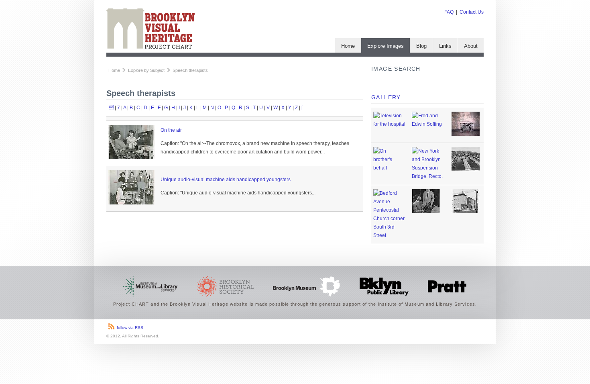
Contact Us (472, 12)
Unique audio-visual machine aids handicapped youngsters (226, 179)
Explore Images (385, 46)
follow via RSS (130, 327)
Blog (421, 46)
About (471, 46)
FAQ (449, 12)
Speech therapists (190, 70)
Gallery (386, 97)
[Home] (150, 47)
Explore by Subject (146, 70)
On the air (171, 130)
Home (348, 46)
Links (445, 46)
